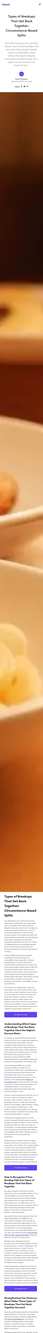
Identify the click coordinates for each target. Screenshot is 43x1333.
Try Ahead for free (20, 1015)
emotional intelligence (16, 1319)
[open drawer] (39, 4)
